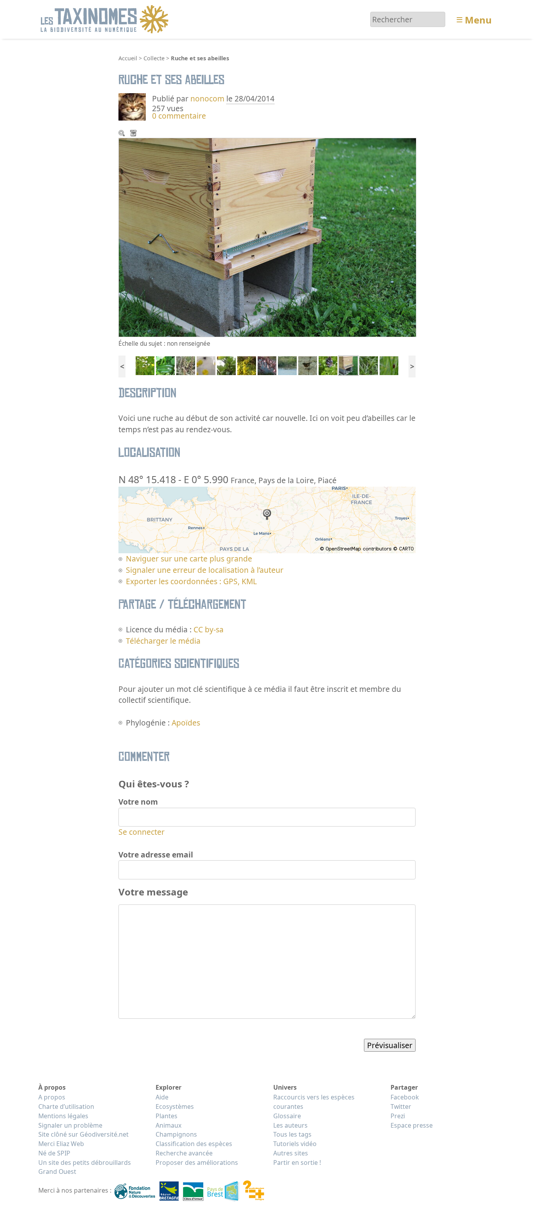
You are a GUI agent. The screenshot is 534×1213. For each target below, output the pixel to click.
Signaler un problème (70, 1125)
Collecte (154, 58)
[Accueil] (105, 18)
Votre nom (138, 801)
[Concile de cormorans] (287, 364)
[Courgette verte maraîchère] (165, 364)
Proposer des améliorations (197, 1162)
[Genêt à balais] (247, 364)
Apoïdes (186, 722)
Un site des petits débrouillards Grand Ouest (84, 1167)
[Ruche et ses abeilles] (348, 364)
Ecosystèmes (175, 1106)
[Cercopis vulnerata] (389, 364)
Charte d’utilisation (66, 1106)
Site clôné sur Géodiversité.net (83, 1134)
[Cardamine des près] (145, 364)
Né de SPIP (54, 1153)
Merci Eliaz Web (61, 1143)
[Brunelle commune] (328, 364)
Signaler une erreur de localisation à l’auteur (204, 570)
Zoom (122, 134)
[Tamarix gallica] (267, 364)
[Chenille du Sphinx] (226, 364)
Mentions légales (63, 1116)
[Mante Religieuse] (186, 364)
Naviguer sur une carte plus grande (189, 558)
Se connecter (141, 832)
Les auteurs (290, 1125)
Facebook (405, 1097)
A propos (51, 1097)
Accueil (127, 58)
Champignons (176, 1134)
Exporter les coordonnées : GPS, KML (191, 581)
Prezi (398, 1116)
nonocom (207, 98)
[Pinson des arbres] (307, 364)
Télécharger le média (134, 134)
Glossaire (287, 1116)
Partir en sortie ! (297, 1162)
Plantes (166, 1116)
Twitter (401, 1106)
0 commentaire (179, 115)
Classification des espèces (194, 1143)
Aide (162, 1097)
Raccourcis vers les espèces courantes (314, 1102)
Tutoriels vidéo (295, 1143)
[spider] (206, 364)
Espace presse (412, 1125)
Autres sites (290, 1153)
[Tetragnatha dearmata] (368, 364)
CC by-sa (209, 629)
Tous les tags (292, 1134)
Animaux (168, 1125)
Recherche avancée (184, 1153)
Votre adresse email (155, 854)
